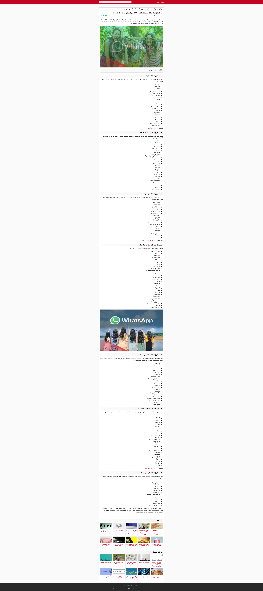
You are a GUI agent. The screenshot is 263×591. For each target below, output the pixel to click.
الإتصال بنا (121, 588)
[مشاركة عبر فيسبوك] (101, 15)
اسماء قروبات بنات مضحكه (150, 468)
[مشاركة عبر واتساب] (106, 15)
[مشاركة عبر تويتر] (103, 15)
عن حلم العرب (135, 588)
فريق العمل (128, 588)
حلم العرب (160, 1)
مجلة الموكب (108, 588)
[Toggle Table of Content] (160, 70)
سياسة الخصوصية (154, 588)
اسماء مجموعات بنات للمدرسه (149, 240)
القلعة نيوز (115, 588)
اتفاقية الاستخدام (144, 588)
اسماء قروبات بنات (152, 128)
